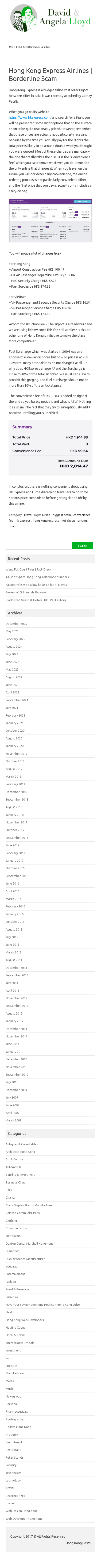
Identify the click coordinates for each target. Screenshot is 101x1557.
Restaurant (13, 1449)
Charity (10, 1197)
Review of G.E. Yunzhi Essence (26, 592)
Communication (16, 1228)
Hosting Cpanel (16, 1327)
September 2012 (17, 1005)
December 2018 (16, 791)
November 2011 (16, 1036)
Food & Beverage (17, 1289)
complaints (13, 1235)
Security (11, 1465)
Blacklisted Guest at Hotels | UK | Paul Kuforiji (36, 600)
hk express (23, 520)
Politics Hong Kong (18, 1426)
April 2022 (12, 692)
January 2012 (14, 1021)
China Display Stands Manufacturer (29, 1205)
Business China (16, 1182)
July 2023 (12, 654)
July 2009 (12, 1097)
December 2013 (16, 967)
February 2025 (15, 639)
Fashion (11, 1281)
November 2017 (16, 822)
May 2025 (12, 631)
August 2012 (14, 1013)
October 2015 (15, 921)
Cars (9, 1190)
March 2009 (13, 1120)
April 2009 (12, 1112)
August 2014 (14, 959)
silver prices (14, 1472)
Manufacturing (15, 1373)
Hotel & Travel (15, 1335)
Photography (14, 1419)
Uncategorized (16, 1495)
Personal (12, 1404)
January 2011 (14, 1051)
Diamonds (12, 1251)
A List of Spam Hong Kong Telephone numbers (37, 577)
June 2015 (12, 944)
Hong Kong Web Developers (25, 1320)
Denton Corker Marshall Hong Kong (30, 1243)
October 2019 (15, 761)
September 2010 (17, 1074)
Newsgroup (13, 1396)
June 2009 (12, 1105)
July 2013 (12, 982)
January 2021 (14, 723)
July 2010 (12, 1082)
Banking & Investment (20, 1174)
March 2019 (13, 776)
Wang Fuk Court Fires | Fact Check (28, 569)
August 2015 (14, 929)
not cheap (68, 520)
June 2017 (12, 845)
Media (10, 1381)
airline (46, 514)
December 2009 (16, 1089)
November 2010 (16, 1067)
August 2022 (14, 677)
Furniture (12, 1297)
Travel (27, 514)
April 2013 (12, 990)
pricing (82, 520)
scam (12, 526)
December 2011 (16, 1028)
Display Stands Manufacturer (25, 1258)
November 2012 (16, 998)
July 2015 (12, 937)
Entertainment (15, 1274)
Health (10, 1312)
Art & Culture (14, 1159)
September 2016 (17, 875)
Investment (13, 1350)
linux (9, 1358)
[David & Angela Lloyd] (50, 30)
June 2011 (12, 1043)
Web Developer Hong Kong (24, 1518)
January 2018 (14, 814)
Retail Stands (14, 1457)
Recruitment (14, 1442)
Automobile (14, 1167)
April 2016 (12, 891)
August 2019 (14, 768)
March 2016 (13, 898)
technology (13, 1480)
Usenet (10, 1503)
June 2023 (12, 661)
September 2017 (17, 837)
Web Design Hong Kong (22, 1510)
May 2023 (12, 669)
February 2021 (15, 715)
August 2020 (14, 738)
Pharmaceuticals (17, 1411)
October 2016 (15, 868)
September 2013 (17, 975)
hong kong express (46, 520)
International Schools (20, 1342)
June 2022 (12, 684)
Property (12, 1434)
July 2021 (12, 707)
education (12, 1266)
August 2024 (14, 646)
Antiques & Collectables (22, 1144)
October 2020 (15, 730)
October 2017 (15, 829)
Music (9, 1388)
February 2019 (15, 784)
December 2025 (16, 623)
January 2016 (14, 914)
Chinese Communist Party (23, 1212)
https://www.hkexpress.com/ (30, 117)
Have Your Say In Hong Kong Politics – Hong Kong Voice (43, 1304)
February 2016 (15, 906)
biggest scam (62, 514)
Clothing (11, 1220)
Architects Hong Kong (20, 1151)
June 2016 (12, 883)
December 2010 (16, 1059)
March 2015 (13, 952)
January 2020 (14, 745)
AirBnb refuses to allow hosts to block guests (36, 584)
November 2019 (16, 753)
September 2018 (17, 799)
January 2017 (14, 860)
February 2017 (15, 853)
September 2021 (17, 700)
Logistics (11, 1365)
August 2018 (14, 807)
